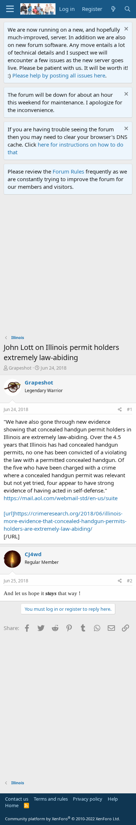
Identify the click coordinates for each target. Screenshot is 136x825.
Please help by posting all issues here (58, 75)
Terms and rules (51, 799)
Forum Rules (68, 171)
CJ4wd (33, 554)
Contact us (16, 799)
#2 (129, 581)
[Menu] (9, 9)
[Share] (119, 410)
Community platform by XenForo (62, 818)
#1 (129, 409)
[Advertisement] (68, 266)
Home (11, 805)
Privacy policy (87, 799)
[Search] (127, 9)
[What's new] (113, 9)
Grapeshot (20, 367)
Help (113, 799)
